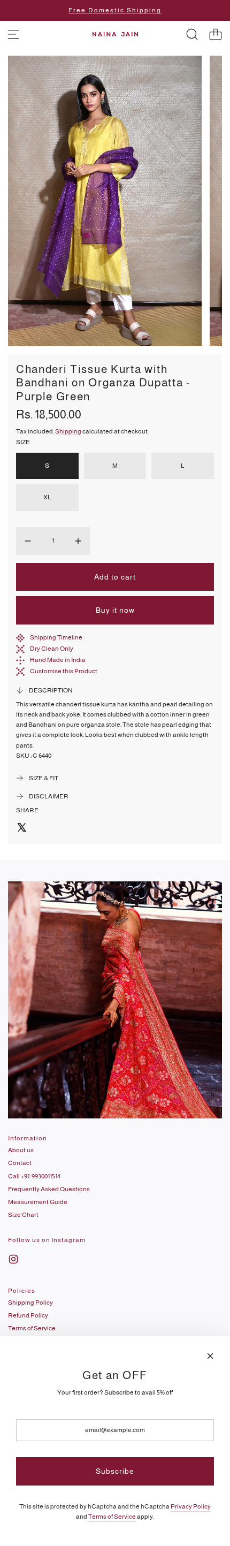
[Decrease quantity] (28, 541)
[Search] (192, 34)
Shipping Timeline (56, 637)
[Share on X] (21, 829)
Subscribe (115, 1471)
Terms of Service (112, 1516)
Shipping (68, 431)
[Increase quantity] (78, 541)
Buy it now (115, 610)
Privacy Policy (191, 1506)
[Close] (210, 1356)
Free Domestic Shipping (115, 10)
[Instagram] (13, 1259)
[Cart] (215, 34)
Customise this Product (63, 671)
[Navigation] (13, 34)
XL (47, 497)
